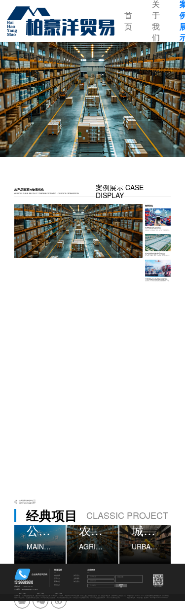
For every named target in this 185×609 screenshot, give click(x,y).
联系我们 (57, 585)
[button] (29, 99)
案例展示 (57, 578)
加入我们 (76, 581)
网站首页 (57, 575)
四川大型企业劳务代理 (97, 598)
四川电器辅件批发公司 (64, 598)
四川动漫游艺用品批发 (47, 598)
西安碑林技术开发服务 (72, 596)
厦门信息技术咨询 (104, 596)
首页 (128, 21)
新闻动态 (57, 581)
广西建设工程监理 (57, 596)
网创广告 (140, 598)
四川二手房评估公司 (113, 598)
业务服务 (76, 578)
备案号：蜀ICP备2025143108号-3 (156, 598)
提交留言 (121, 585)
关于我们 (76, 575)
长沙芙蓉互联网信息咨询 (88, 596)
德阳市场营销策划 (117, 596)
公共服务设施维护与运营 (27, 501)
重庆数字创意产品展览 (43, 596)
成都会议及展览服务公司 (81, 598)
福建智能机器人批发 (32, 598)
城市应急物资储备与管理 (27, 503)
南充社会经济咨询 (28, 596)
